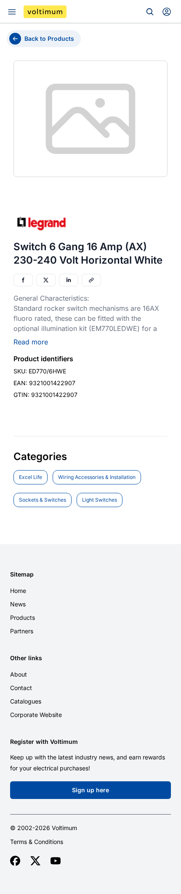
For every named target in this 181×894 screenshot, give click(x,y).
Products (22, 617)
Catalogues (25, 701)
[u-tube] (56, 861)
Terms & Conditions (36, 841)
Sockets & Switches (42, 500)
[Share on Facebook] (23, 280)
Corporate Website (36, 714)
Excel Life (30, 477)
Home (18, 590)
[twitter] (35, 861)
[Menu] (11, 11)
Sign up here (90, 789)
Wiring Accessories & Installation (97, 477)
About (18, 674)
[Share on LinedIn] (68, 280)
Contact (21, 687)
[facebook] (15, 861)
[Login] (166, 11)
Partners (21, 631)
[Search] (149, 11)
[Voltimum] (45, 11)
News (18, 604)
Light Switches (99, 500)
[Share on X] (46, 280)
